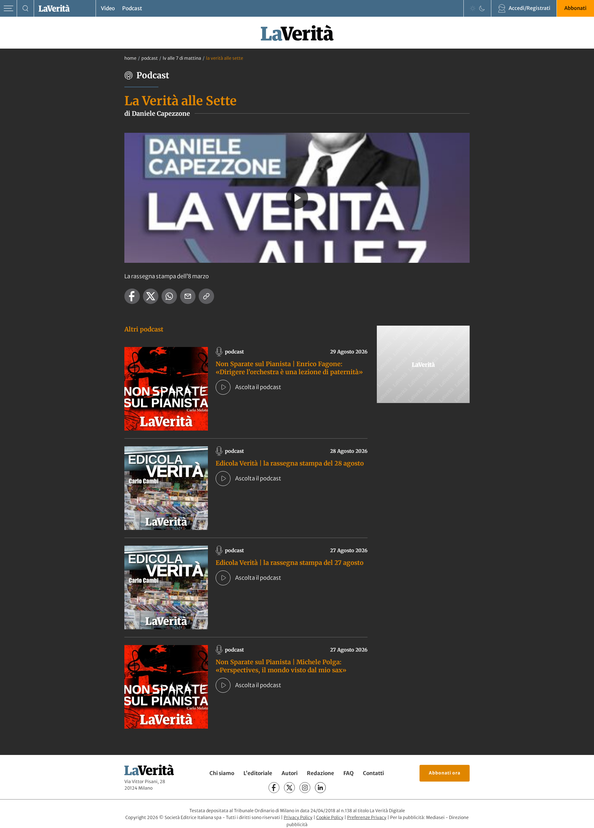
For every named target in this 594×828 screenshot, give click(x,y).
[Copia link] (206, 296)
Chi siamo (221, 773)
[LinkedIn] (320, 787)
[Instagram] (304, 787)
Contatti (373, 773)
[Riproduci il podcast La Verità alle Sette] (297, 198)
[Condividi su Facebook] (132, 296)
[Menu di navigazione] (8, 8)
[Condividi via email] (188, 296)
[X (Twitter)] (289, 787)
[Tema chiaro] (473, 8)
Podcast (132, 8)
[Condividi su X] (150, 296)
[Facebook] (274, 787)
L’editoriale (257, 773)
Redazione (320, 773)
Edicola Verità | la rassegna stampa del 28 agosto (290, 463)
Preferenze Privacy (366, 817)
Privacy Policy (298, 817)
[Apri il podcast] (223, 387)
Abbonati (575, 8)
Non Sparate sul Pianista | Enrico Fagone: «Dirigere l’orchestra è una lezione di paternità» (289, 368)
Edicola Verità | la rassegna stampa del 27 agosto (290, 562)
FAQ (348, 773)
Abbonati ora (444, 773)
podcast (149, 58)
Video (108, 8)
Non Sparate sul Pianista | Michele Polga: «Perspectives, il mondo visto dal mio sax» (281, 666)
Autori (290, 773)
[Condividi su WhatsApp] (169, 296)
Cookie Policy (329, 817)
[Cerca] (25, 8)
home (130, 58)
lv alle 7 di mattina (182, 58)
